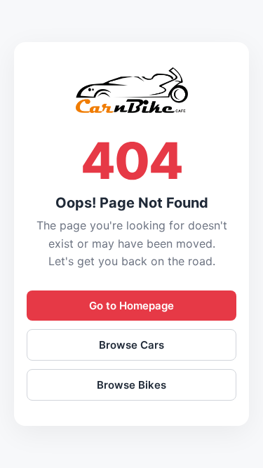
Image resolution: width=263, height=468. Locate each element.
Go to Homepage (131, 305)
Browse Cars (131, 345)
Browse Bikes (131, 385)
